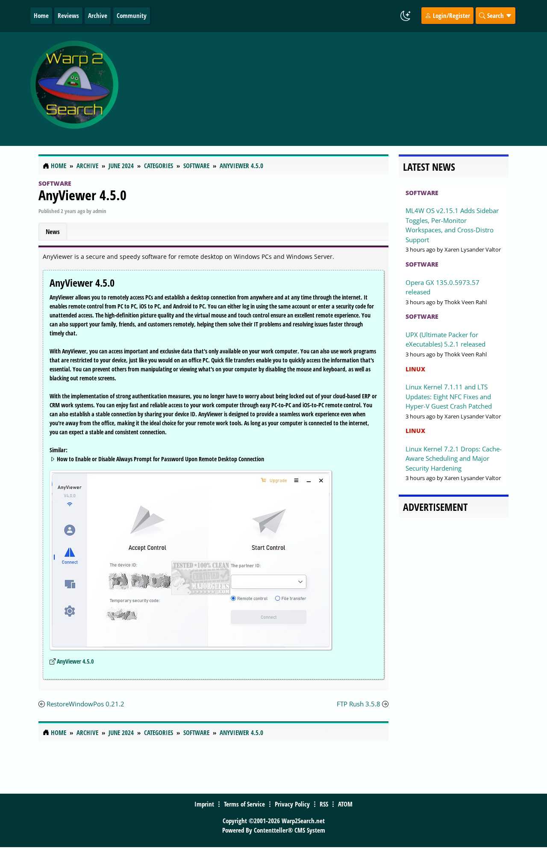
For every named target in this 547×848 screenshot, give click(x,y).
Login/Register (450, 15)
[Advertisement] (330, 89)
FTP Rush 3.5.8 (358, 704)
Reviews (68, 15)
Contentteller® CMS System (289, 830)
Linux (415, 369)
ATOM (345, 804)
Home (41, 15)
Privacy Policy (292, 804)
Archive (97, 15)
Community (132, 15)
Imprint (204, 804)
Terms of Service (244, 804)
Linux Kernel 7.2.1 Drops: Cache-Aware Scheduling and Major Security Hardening (454, 458)
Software (54, 183)
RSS (324, 804)
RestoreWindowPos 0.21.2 (85, 704)
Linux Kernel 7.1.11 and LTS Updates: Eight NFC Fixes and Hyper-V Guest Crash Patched (449, 396)
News (53, 231)
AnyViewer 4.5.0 (82, 195)
